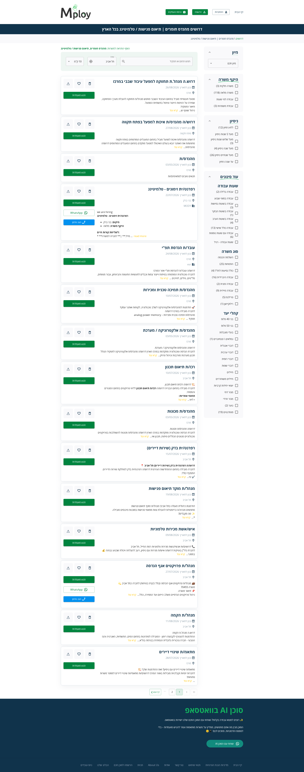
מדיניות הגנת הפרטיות (217, 765)
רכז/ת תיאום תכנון (180, 366)
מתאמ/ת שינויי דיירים (177, 651)
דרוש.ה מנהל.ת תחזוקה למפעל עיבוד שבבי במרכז (154, 81)
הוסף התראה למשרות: (95, 48)
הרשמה (198, 11)
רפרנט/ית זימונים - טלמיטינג (171, 189)
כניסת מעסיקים (174, 11)
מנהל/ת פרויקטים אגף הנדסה (170, 565)
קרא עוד (174, 110)
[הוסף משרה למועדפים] (79, 83)
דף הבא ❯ (155, 692)
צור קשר (179, 765)
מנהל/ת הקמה (183, 615)
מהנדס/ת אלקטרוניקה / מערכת (169, 330)
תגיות (140, 765)
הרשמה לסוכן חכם (123, 765)
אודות (167, 765)
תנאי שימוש (194, 765)
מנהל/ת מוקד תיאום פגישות (172, 488)
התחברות (219, 11)
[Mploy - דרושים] (76, 18)
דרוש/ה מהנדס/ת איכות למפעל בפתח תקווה (158, 121)
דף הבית (239, 12)
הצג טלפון (76, 222)
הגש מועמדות (79, 95)
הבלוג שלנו (103, 765)
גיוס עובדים (86, 765)
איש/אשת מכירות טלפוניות (172, 529)
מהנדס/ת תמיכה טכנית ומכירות (169, 289)
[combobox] (158, 61)
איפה (112, 57)
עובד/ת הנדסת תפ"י (178, 247)
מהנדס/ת (187, 158)
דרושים (239, 38)
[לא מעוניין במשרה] (90, 83)
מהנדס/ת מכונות (181, 411)
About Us (153, 765)
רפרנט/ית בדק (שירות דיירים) (171, 447)
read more (140, 236)
